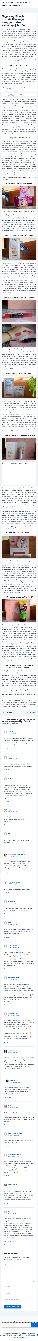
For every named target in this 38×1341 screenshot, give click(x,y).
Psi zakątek (33, 1335)
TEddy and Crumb (13, 1013)
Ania (9, 922)
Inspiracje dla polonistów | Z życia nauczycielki (16, 3)
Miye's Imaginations (14, 1050)
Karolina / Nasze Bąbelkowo (16, 854)
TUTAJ (11, 133)
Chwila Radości (12, 1184)
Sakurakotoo (12, 1212)
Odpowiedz (7, 748)
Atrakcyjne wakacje (14, 882)
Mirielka (10, 731)
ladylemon (12, 1080)
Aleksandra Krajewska (15, 1133)
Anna (9, 833)
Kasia (9, 810)
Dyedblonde (11, 901)
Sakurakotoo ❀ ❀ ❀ (10, 1241)
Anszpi (10, 757)
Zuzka (10, 1106)
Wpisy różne (25, 1335)
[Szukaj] (34, 1325)
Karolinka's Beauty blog (15, 1154)
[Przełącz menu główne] (34, 4)
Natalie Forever (12, 945)
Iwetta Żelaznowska (14, 977)
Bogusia (10, 778)
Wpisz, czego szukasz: (20, 1321)
